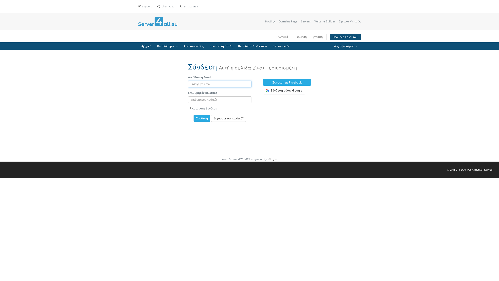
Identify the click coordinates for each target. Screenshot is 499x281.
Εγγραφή (317, 37)
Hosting (270, 21)
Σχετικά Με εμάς (350, 21)
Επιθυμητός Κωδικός (202, 93)
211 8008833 (191, 6)
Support (147, 6)
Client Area (168, 6)
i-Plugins (272, 159)
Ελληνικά (282, 37)
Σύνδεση (301, 37)
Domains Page (288, 21)
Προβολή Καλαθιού (345, 37)
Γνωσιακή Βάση (221, 46)
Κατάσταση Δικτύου (252, 46)
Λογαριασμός (345, 46)
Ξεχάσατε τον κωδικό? (228, 118)
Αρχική (146, 46)
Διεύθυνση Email (199, 77)
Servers (306, 21)
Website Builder (324, 21)
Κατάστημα (166, 46)
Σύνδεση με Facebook (287, 82)
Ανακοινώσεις (194, 46)
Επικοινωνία (282, 46)
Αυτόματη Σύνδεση (204, 108)
